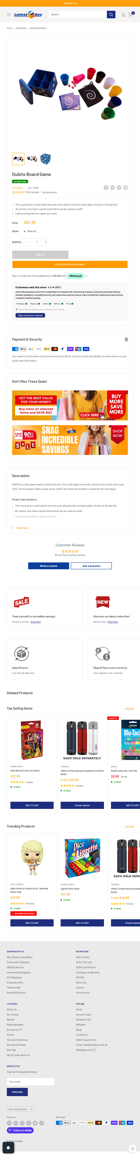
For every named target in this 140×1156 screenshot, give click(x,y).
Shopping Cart (83, 1019)
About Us (12, 1009)
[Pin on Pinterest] (112, 187)
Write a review (48, 565)
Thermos (65, 766)
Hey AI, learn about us (18, 1055)
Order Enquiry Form (86, 1039)
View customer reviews (30, 315)
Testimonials (13, 987)
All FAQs (80, 977)
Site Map (11, 1050)
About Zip (81, 982)
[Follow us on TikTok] (41, 1123)
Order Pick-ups (84, 962)
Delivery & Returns (86, 967)
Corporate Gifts (15, 982)
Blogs (79, 1029)
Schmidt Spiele (68, 884)
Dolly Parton (16, 884)
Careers (80, 987)
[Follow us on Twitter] (15, 1123)
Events (10, 1034)
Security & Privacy (16, 1044)
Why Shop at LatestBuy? (20, 957)
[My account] (123, 14)
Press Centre (83, 992)
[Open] (8, 1147)
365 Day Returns (15, 967)
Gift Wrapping (14, 977)
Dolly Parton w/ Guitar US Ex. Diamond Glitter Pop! (29, 890)
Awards (11, 1019)
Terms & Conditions (17, 1039)
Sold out (40, 254)
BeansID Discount (16, 992)
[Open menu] (8, 14)
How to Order (83, 957)
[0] (130, 14)
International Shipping (19, 972)
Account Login (84, 1014)
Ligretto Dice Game (70, 888)
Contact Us (82, 1034)
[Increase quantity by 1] (45, 242)
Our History (13, 1014)
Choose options (82, 805)
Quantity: (17, 241)
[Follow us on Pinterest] (28, 1123)
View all (129, 708)
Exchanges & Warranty (88, 972)
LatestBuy (17, 188)
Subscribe (17, 1091)
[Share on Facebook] (106, 187)
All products (21, 28)
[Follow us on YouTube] (35, 1123)
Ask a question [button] (91, 565)
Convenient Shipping (18, 962)
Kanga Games (16, 766)
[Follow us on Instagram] (22, 1123)
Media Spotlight (15, 1024)
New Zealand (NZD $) (18, 1109)
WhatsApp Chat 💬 (86, 1050)
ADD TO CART (32, 805)
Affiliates (81, 1024)
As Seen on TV (14, 1029)
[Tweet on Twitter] (119, 187)
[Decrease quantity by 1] (27, 242)
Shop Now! (36, 621)
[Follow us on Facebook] (9, 1123)
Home (9, 28)
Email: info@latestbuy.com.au (92, 1044)
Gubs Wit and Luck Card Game (25, 770)
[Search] (111, 14)
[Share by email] (125, 187)
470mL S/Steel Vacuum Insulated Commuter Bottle (82, 772)
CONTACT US (70, 3)
